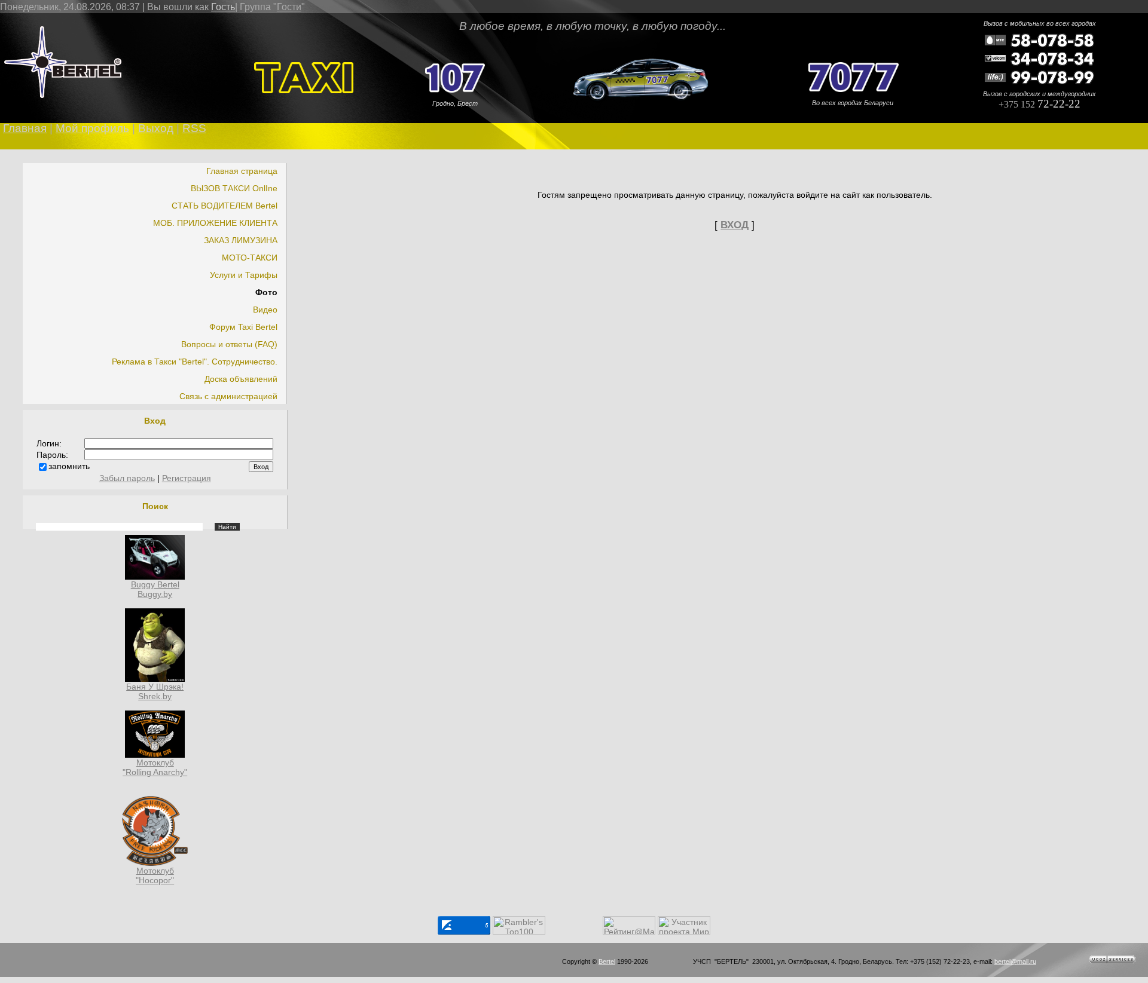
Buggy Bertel (155, 584)
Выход (155, 128)
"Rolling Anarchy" (155, 772)
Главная (25, 128)
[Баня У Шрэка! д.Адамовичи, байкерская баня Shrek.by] (155, 679)
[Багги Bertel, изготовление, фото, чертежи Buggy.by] (155, 576)
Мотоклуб (155, 762)
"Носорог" (155, 880)
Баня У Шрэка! (155, 686)
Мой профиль (92, 128)
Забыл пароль (127, 478)
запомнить (69, 466)
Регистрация (186, 478)
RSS (194, 128)
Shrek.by (155, 696)
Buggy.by (155, 594)
